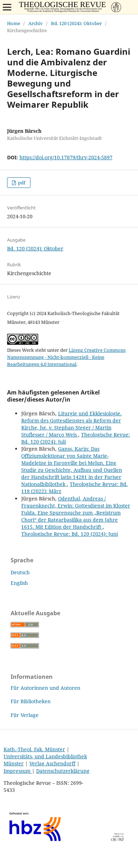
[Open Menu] (7, 7)
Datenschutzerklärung (63, 770)
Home (13, 23)
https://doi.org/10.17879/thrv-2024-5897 (66, 157)
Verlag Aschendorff (52, 763)
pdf (21, 182)
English (19, 583)
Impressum (18, 770)
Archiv (35, 23)
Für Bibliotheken (31, 701)
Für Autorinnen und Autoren (45, 687)
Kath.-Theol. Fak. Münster (34, 749)
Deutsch (20, 572)
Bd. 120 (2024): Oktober (76, 23)
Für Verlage (25, 715)
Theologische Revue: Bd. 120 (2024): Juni (69, 533)
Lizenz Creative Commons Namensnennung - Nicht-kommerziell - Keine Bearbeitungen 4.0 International (66, 357)
